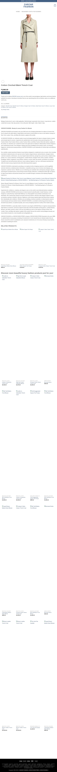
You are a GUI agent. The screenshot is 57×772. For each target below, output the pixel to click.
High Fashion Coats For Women (42, 105)
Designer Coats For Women (31, 11)
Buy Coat (5, 92)
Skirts (6, 765)
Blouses (16, 764)
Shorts (53, 764)
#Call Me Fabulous (38, 765)
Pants (44, 764)
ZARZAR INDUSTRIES (34, 770)
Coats (29, 764)
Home (18, 11)
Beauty (11, 764)
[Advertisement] (28, 747)
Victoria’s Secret (28, 768)
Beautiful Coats (9, 105)
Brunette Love (29, 765)
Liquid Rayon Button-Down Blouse (8, 266)
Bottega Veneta (6, 109)
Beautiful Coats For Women (18, 105)
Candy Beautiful (48, 765)
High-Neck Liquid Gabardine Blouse (20, 383)
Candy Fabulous (15, 766)
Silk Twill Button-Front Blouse (7, 498)
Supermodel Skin (49, 767)
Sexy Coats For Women (11, 107)
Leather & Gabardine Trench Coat (6, 383)
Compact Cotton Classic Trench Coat (47, 266)
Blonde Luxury (20, 765)
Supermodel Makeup (38, 767)
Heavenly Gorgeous (9, 767)
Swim (10, 765)
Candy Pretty (33, 766)
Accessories (5, 764)
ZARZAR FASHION (28, 5)
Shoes (48, 764)
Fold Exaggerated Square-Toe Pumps (34, 498)
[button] (2, 5)
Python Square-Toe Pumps (26, 266)
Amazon (14, 765)
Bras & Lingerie (23, 764)
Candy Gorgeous (24, 766)
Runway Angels (19, 767)
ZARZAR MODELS (44, 770)
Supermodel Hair (28, 767)
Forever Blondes (50, 766)
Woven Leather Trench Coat (7, 728)
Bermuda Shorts (47, 382)
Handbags (39, 764)
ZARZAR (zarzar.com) (17, 96)
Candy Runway (41, 766)
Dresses (34, 764)
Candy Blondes (6, 766)
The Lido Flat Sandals (35, 727)
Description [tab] (4, 117)
